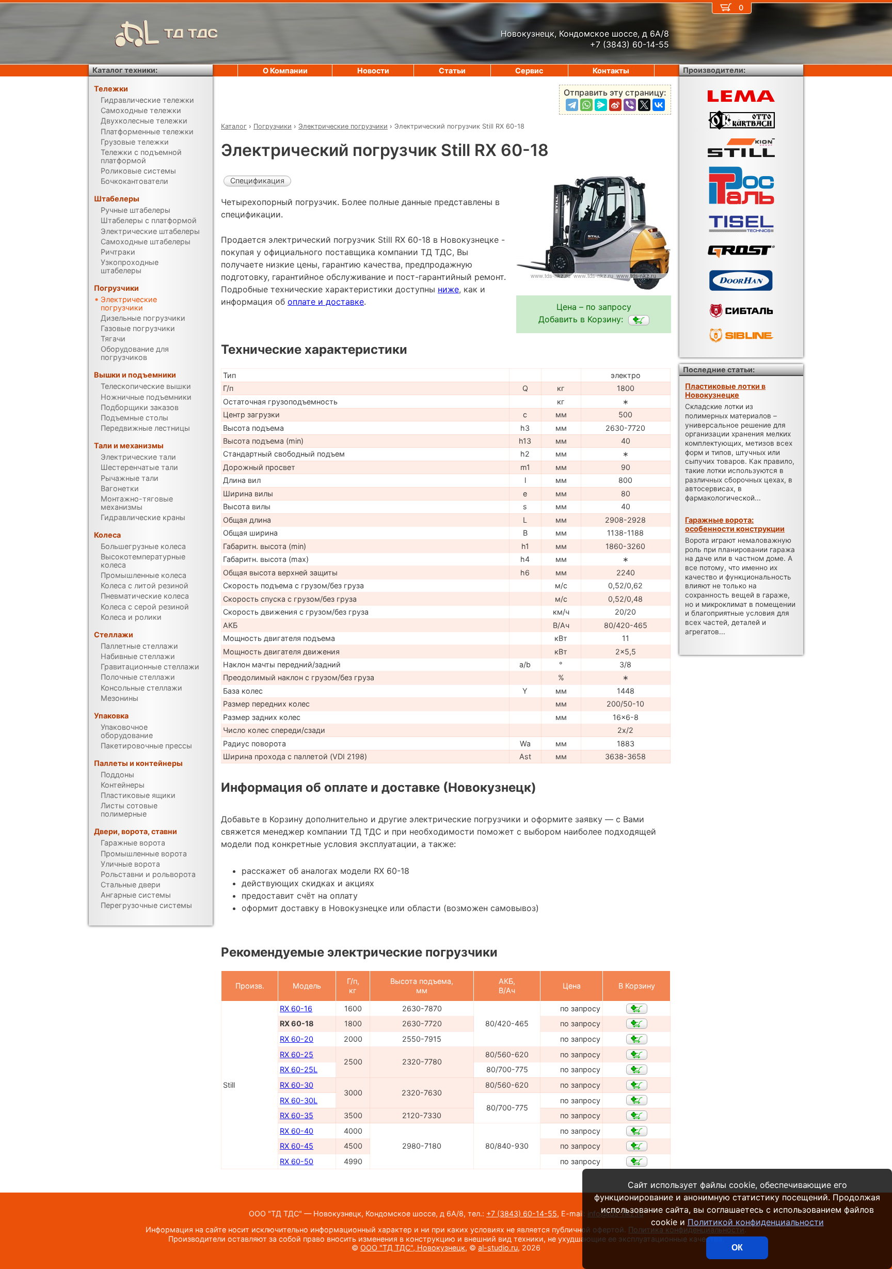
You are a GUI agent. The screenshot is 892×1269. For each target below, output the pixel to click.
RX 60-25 (296, 1054)
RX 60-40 (296, 1130)
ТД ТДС (191, 33)
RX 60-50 (296, 1161)
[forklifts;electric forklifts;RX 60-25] (636, 1054)
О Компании (285, 70)
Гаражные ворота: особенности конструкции (735, 524)
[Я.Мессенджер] (601, 105)
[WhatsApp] (586, 105)
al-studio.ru (498, 1247)
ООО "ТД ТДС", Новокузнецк (412, 1247)
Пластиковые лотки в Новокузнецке (725, 390)
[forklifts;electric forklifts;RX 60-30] (636, 1085)
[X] (644, 105)
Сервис (529, 70)
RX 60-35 (296, 1115)
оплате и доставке (326, 301)
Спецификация (257, 180)
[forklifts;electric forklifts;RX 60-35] (636, 1115)
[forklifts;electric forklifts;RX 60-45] (636, 1146)
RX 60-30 (296, 1084)
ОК (737, 1247)
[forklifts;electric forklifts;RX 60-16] (636, 1009)
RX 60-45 (296, 1145)
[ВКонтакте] (658, 105)
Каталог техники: (124, 70)
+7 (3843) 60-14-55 (521, 1213)
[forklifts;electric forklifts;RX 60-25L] (636, 1069)
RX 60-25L (298, 1069)
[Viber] (630, 105)
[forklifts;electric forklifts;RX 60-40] (636, 1131)
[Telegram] (572, 105)
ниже (448, 289)
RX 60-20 (296, 1039)
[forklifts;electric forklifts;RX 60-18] (638, 320)
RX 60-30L (298, 1100)
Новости (373, 70)
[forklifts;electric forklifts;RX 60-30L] (636, 1100)
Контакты (611, 70)
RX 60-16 (296, 1008)
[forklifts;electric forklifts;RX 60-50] (636, 1161)
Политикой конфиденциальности (756, 1222)
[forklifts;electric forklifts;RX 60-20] (636, 1039)
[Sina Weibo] (615, 105)
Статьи (452, 70)
